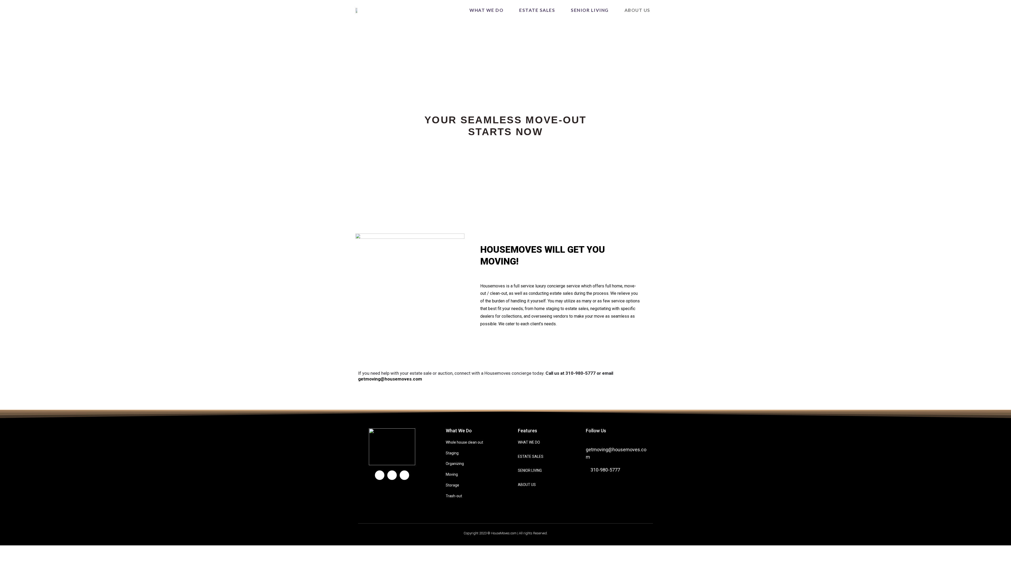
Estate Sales (537, 10)
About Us (637, 10)
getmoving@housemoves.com (390, 379)
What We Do (486, 10)
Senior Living (590, 10)
